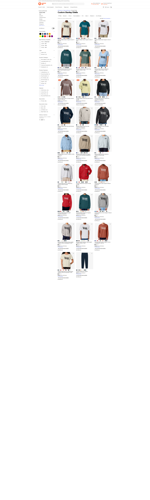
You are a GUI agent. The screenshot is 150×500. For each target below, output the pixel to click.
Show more (41, 25)
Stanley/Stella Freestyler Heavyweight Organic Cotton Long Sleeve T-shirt (65, 243)
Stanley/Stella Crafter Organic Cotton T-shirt (84, 40)
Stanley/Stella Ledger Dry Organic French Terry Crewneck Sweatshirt (83, 155)
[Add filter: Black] (40, 34)
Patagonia (41, 24)
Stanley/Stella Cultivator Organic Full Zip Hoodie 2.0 (66, 155)
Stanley (40, 19)
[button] (107, 4)
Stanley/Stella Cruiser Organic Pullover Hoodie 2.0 (103, 184)
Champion (41, 22)
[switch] (53, 28)
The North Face (42, 17)
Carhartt (41, 15)
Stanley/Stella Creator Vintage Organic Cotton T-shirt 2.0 (66, 99)
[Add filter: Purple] (52, 36)
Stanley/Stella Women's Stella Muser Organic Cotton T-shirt (83, 70)
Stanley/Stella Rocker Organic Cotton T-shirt (103, 40)
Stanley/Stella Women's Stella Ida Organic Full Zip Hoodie (101, 155)
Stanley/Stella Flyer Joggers (82, 271)
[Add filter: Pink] (47, 36)
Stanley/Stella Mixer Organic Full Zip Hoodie (83, 184)
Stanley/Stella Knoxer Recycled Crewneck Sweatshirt (82, 127)
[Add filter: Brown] (50, 36)
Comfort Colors (42, 20)
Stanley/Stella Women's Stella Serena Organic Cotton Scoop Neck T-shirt (65, 272)
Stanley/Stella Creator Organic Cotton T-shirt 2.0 (66, 40)
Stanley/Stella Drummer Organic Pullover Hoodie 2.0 (103, 213)
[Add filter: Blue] (45, 34)
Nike (40, 14)
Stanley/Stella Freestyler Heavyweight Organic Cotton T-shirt (84, 243)
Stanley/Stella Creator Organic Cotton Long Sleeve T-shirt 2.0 (102, 243)
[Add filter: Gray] (43, 34)
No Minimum (41, 28)
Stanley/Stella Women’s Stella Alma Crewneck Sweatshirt (102, 99)
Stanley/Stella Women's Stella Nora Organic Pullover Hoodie (65, 184)
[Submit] (53, 4)
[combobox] (68, 4)
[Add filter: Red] (45, 36)
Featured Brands (66, 10)
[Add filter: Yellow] (40, 36)
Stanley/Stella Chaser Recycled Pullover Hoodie (84, 99)
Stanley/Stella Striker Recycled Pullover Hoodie (66, 127)
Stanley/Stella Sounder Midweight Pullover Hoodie (102, 127)
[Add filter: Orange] (50, 34)
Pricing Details (60, 44)
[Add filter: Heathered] (47, 34)
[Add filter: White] (52, 34)
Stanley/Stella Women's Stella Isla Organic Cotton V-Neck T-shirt (101, 70)
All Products (60, 10)
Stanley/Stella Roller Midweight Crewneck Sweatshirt (64, 213)
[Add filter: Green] (43, 36)
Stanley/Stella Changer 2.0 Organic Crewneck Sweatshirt (83, 213)
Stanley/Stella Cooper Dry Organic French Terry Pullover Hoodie (65, 70)
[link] (42, 3)
